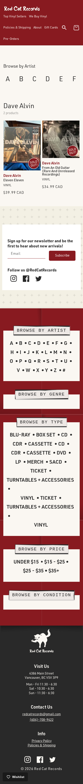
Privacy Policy (42, 741)
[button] (67, 28)
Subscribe (62, 255)
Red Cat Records (48, 768)
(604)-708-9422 (42, 719)
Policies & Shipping (42, 745)
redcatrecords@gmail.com (41, 714)
